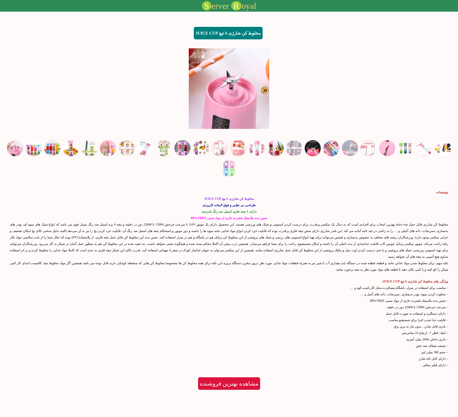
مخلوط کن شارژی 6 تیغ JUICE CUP (228, 33)
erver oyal (230, 6)
